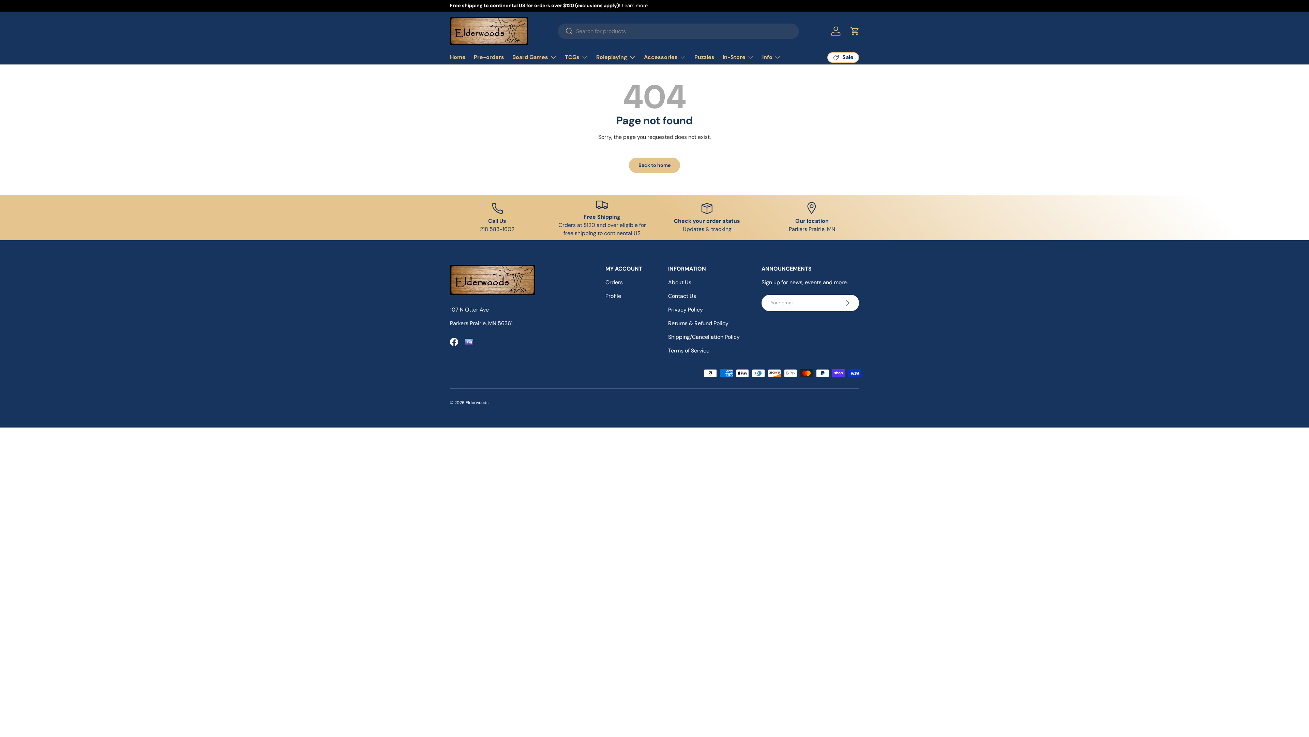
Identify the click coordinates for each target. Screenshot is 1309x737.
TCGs (572, 57)
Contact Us (682, 296)
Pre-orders (489, 57)
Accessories (661, 57)
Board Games (530, 57)
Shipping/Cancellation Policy (704, 337)
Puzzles (704, 57)
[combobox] (678, 31)
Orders (614, 282)
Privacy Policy (685, 309)
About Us (679, 282)
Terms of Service (688, 350)
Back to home (654, 165)
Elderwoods (477, 402)
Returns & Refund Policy (698, 323)
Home (458, 57)
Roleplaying (611, 57)
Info (767, 57)
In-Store (734, 57)
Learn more (635, 5)
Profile (613, 296)
